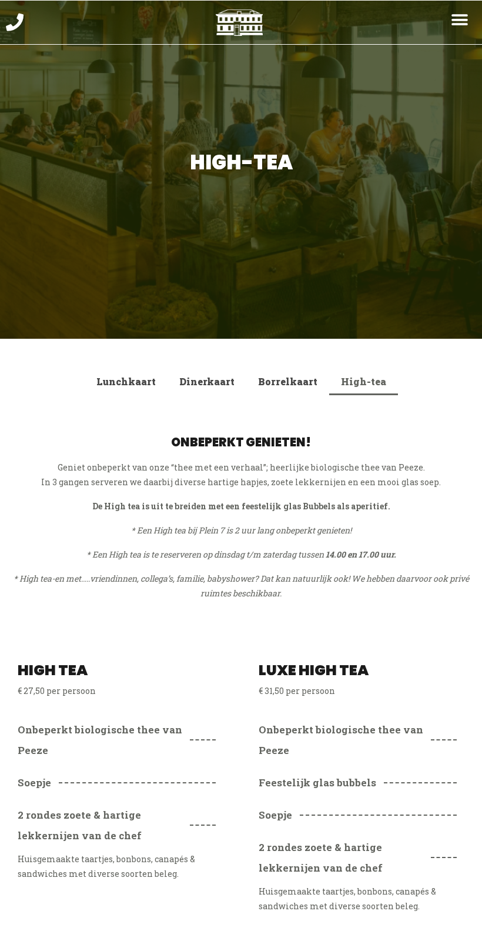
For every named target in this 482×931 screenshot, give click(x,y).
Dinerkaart (207, 381)
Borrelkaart (287, 381)
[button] (460, 19)
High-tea (363, 381)
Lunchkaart (126, 381)
